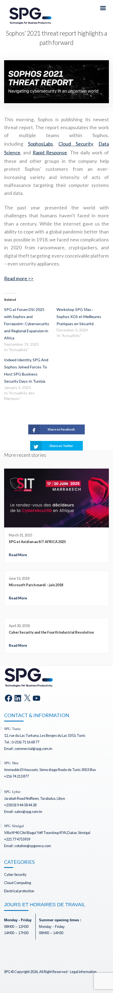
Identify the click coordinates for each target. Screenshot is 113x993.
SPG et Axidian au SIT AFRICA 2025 (37, 541)
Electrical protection (19, 891)
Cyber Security (15, 874)
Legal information (83, 971)
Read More (18, 555)
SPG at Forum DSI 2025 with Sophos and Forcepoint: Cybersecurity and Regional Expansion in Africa (26, 323)
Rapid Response (50, 152)
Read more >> (18, 278)
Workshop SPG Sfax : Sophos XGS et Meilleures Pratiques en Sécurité (78, 316)
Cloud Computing (17, 883)
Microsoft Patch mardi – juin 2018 (36, 585)
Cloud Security (75, 144)
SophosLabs (40, 144)
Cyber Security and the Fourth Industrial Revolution (51, 632)
